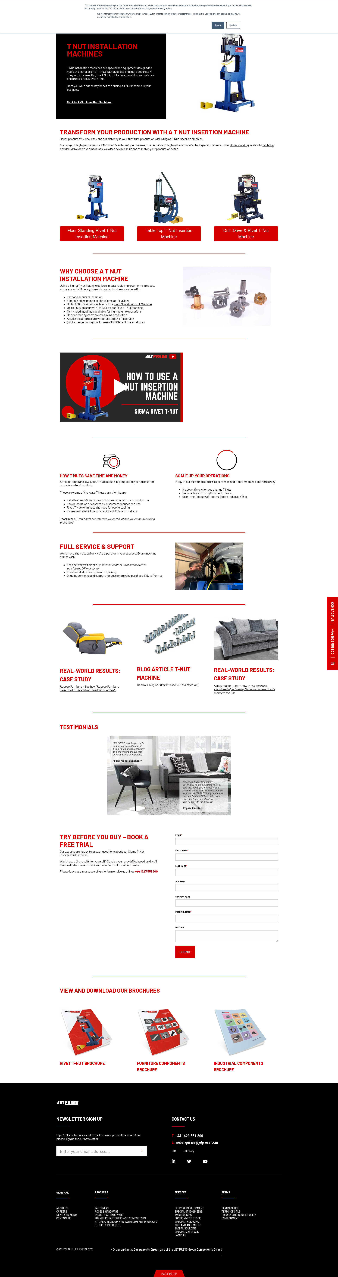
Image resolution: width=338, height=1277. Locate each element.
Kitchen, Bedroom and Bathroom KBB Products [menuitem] (126, 1221)
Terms (225, 1192)
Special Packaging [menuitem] (187, 1221)
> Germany (189, 1151)
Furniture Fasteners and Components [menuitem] (120, 1218)
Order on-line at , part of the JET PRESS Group (166, 1249)
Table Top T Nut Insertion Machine (169, 233)
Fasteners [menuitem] (102, 1208)
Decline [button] (233, 25)
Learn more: (68, 519)
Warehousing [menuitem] (183, 1215)
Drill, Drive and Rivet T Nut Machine (120, 307)
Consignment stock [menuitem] (188, 1218)
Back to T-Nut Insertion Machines (89, 102)
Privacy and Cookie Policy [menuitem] (238, 1215)
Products (101, 1192)
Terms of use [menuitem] (230, 1208)
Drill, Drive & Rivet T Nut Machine (246, 233)
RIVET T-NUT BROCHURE (82, 1063)
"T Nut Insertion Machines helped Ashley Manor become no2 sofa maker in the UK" (244, 689)
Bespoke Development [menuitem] (189, 1208)
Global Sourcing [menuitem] (185, 1228)
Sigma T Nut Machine (83, 285)
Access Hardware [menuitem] (106, 1211)
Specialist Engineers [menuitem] (188, 1211)
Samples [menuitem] (180, 1235)
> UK (174, 1151)
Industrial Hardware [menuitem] (109, 1215)
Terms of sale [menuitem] (230, 1211)
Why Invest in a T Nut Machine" (179, 685)
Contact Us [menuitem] (63, 1218)
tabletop (268, 145)
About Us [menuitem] (62, 1208)
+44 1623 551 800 (146, 871)
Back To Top (169, 1274)
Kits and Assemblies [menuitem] (188, 1225)
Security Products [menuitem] (107, 1225)
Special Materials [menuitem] (187, 1232)
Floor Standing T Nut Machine (133, 304)
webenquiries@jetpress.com (195, 1142)
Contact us (333, 612)
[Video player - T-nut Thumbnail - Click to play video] (121, 387)
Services (180, 1192)
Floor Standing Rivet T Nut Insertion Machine (92, 233)
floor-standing (239, 145)
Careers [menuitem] (61, 1211)
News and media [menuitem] (66, 1215)
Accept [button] (218, 25)
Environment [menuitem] (230, 1218)
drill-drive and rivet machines (84, 149)
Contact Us (183, 1119)
